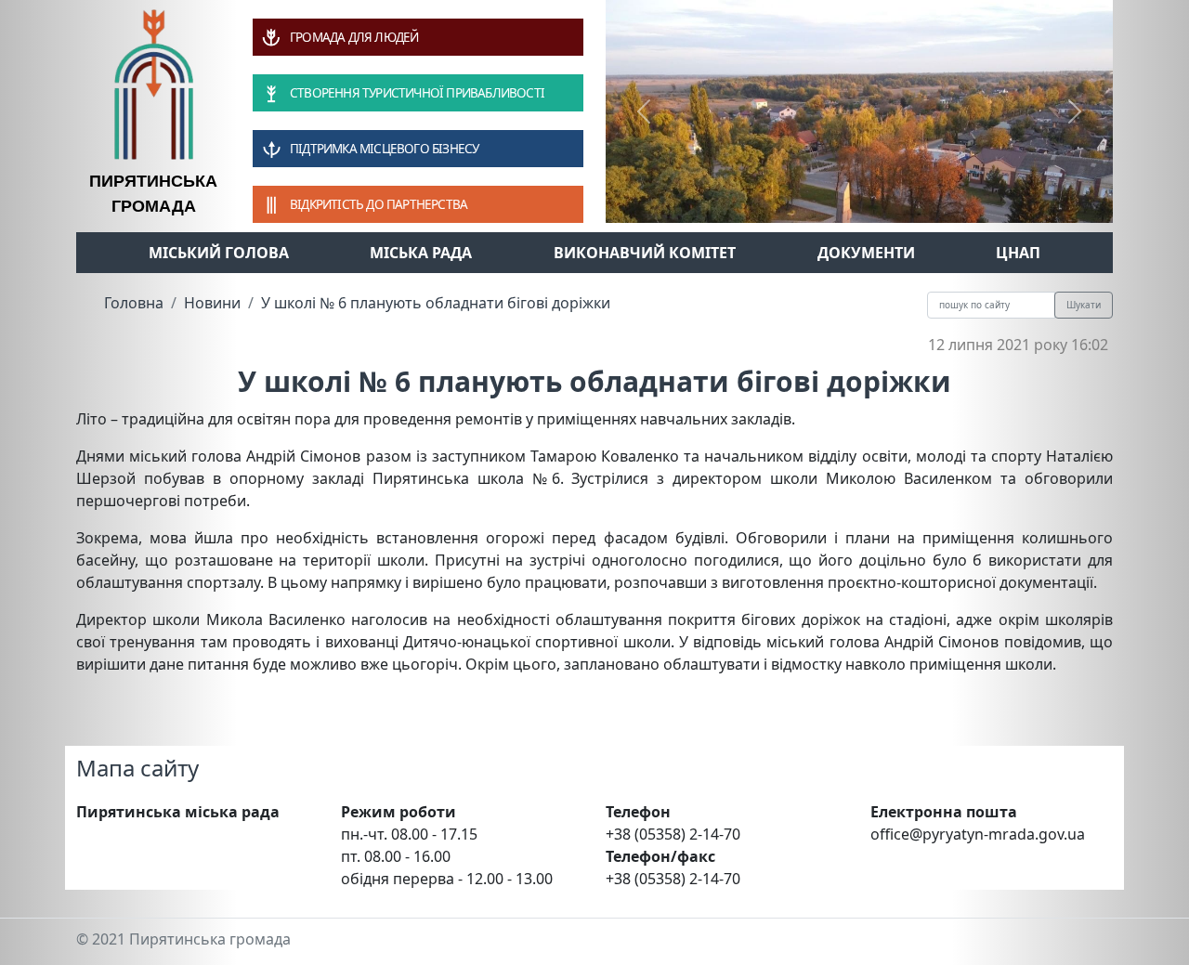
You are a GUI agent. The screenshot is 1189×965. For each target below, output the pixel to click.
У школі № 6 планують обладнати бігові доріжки (435, 303)
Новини (212, 303)
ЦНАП (1018, 252)
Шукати (1083, 304)
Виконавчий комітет (645, 252)
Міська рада (421, 252)
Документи (866, 252)
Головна (133, 303)
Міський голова (219, 252)
